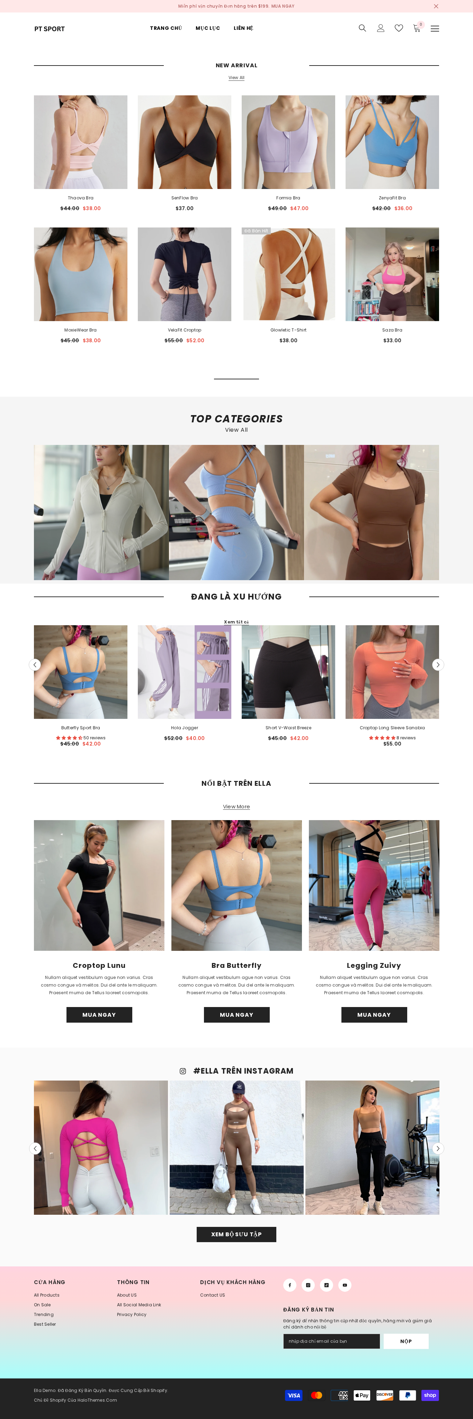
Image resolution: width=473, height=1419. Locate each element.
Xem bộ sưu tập (236, 1234)
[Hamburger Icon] (435, 29)
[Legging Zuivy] (374, 885)
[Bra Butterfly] (236, 885)
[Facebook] (289, 1285)
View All (237, 77)
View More (236, 807)
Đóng (436, 6)
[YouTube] (344, 1285)
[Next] (438, 665)
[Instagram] (308, 1285)
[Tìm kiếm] (362, 28)
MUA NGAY (283, 6)
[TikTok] (326, 1285)
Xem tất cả (236, 622)
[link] (101, 512)
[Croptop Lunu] (99, 885)
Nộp (406, 1341)
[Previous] (35, 665)
